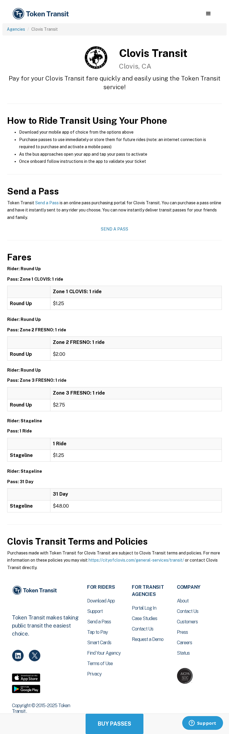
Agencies (16, 29)
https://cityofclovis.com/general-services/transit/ (136, 560)
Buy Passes (114, 724)
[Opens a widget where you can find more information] (202, 723)
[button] (208, 14)
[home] (42, 14)
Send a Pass (47, 202)
